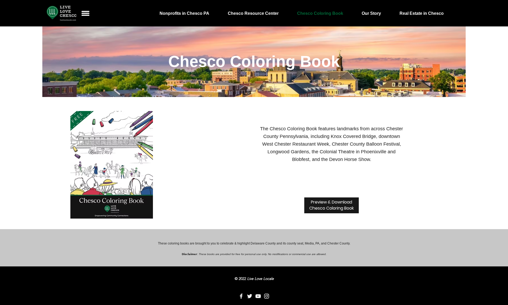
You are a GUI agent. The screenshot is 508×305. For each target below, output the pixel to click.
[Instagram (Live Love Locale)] (266, 296)
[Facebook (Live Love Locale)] (241, 296)
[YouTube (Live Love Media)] (258, 296)
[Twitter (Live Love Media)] (249, 296)
